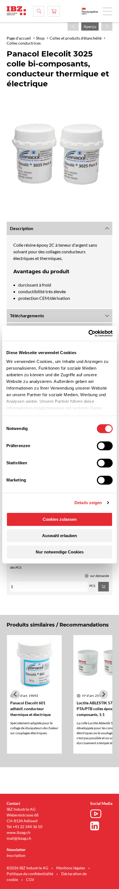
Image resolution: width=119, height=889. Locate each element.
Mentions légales (70, 867)
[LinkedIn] (97, 825)
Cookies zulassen (60, 519)
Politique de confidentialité (30, 873)
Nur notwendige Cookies (60, 552)
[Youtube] (97, 814)
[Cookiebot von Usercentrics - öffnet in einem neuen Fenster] (88, 333)
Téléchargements (27, 315)
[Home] (16, 10)
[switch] (105, 445)
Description (21, 228)
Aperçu (90, 26)
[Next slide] (103, 694)
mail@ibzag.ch (19, 838)
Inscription (16, 855)
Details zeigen (88, 502)
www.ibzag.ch (18, 832)
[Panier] (54, 11)
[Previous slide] (15, 694)
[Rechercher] (38, 11)
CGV (30, 879)
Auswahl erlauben (59, 535)
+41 (15, 826)
